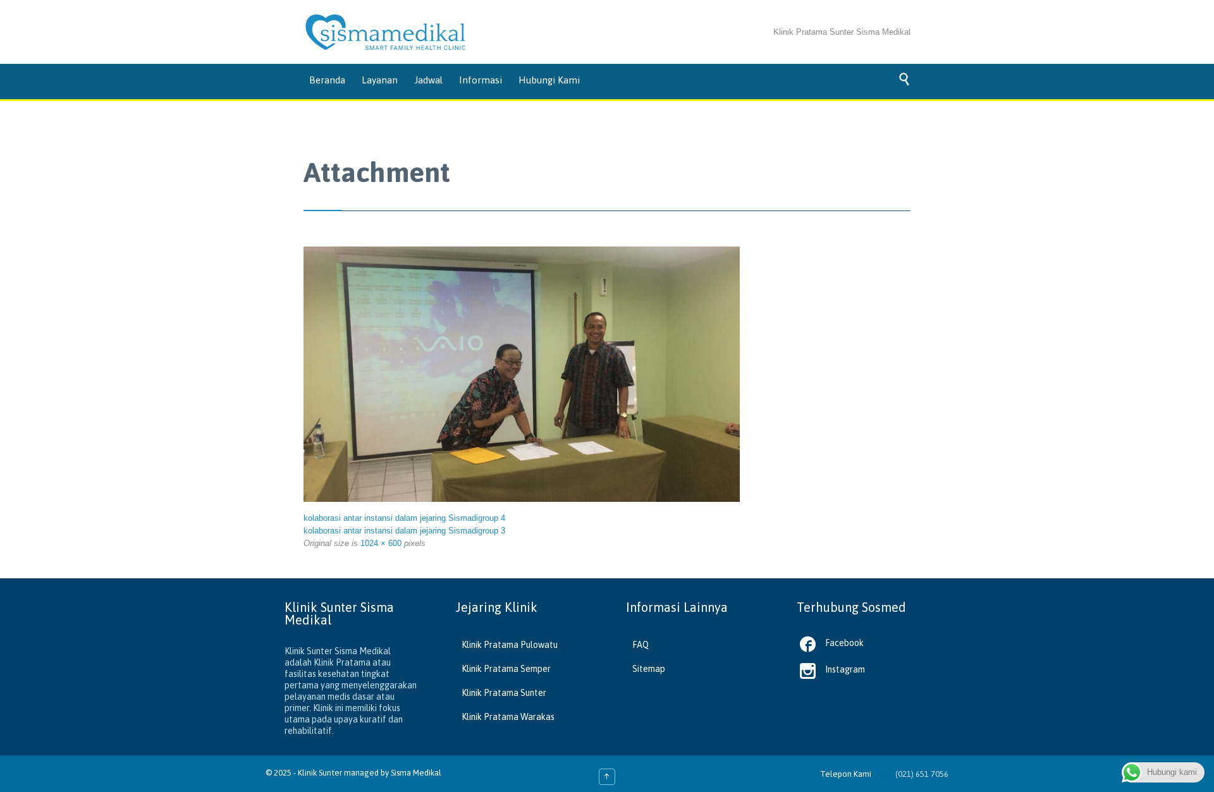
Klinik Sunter (320, 772)
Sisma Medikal (416, 772)
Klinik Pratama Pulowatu (510, 645)
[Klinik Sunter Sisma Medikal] (386, 32)
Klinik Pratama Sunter (504, 693)
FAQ (640, 645)
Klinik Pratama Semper (506, 669)
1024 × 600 (381, 543)
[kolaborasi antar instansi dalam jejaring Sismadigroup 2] (522, 374)
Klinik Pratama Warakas (508, 717)
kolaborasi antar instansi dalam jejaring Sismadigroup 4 (404, 518)
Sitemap (648, 669)
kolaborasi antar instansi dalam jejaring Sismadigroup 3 (404, 530)
